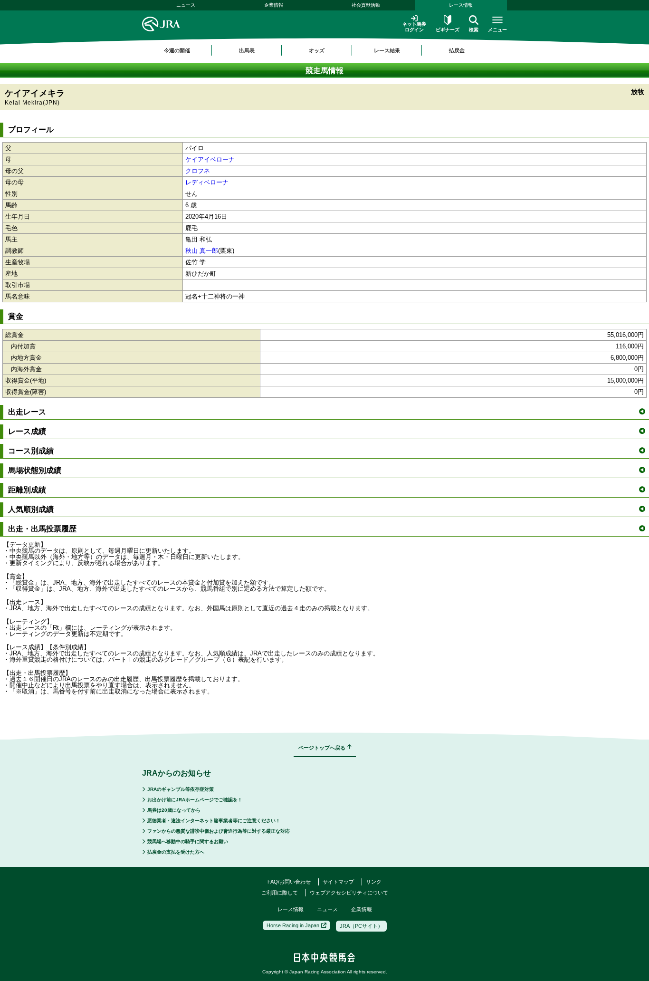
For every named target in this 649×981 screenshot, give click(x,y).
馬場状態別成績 (34, 470)
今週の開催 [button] (177, 50)
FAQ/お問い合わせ (289, 882)
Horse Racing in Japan (293, 925)
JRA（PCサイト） (361, 926)
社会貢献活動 (366, 5)
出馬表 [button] (247, 50)
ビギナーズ (447, 29)
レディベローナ (207, 182)
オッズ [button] (316, 50)
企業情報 (273, 5)
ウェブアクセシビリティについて (349, 892)
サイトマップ (338, 882)
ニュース (185, 5)
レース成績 (27, 431)
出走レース (27, 412)
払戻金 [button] (457, 50)
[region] (324, 50)
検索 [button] (473, 29)
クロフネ (197, 170)
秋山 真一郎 (201, 250)
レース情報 (461, 5)
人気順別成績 (31, 509)
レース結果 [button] (387, 50)
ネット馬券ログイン (414, 26)
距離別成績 (27, 490)
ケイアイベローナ (210, 159)
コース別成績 (31, 451)
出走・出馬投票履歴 (42, 529)
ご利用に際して (279, 892)
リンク (374, 882)
